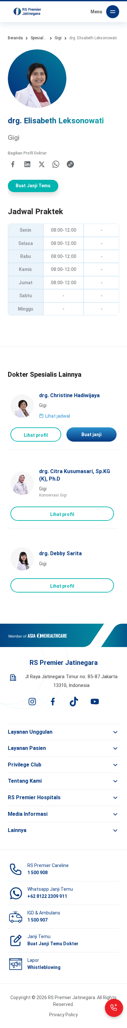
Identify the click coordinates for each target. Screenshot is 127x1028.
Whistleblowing (44, 967)
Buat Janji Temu (33, 185)
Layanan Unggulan (30, 732)
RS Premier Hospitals (34, 797)
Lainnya (17, 830)
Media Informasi (28, 814)
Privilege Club (24, 765)
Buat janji (91, 434)
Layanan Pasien (27, 748)
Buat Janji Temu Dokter (52, 943)
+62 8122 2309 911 (47, 896)
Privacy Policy (63, 1014)
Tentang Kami (25, 781)
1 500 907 (37, 920)
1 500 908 (37, 872)
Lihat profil (36, 435)
